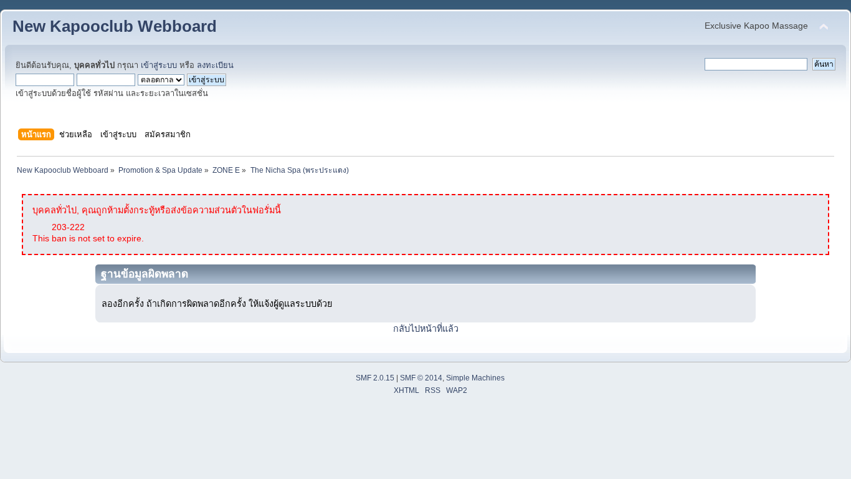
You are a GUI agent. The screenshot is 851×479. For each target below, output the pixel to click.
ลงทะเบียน (215, 65)
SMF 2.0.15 (375, 378)
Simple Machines (475, 378)
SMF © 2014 (421, 378)
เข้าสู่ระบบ (159, 65)
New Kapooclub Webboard (114, 26)
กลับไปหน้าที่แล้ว (426, 329)
